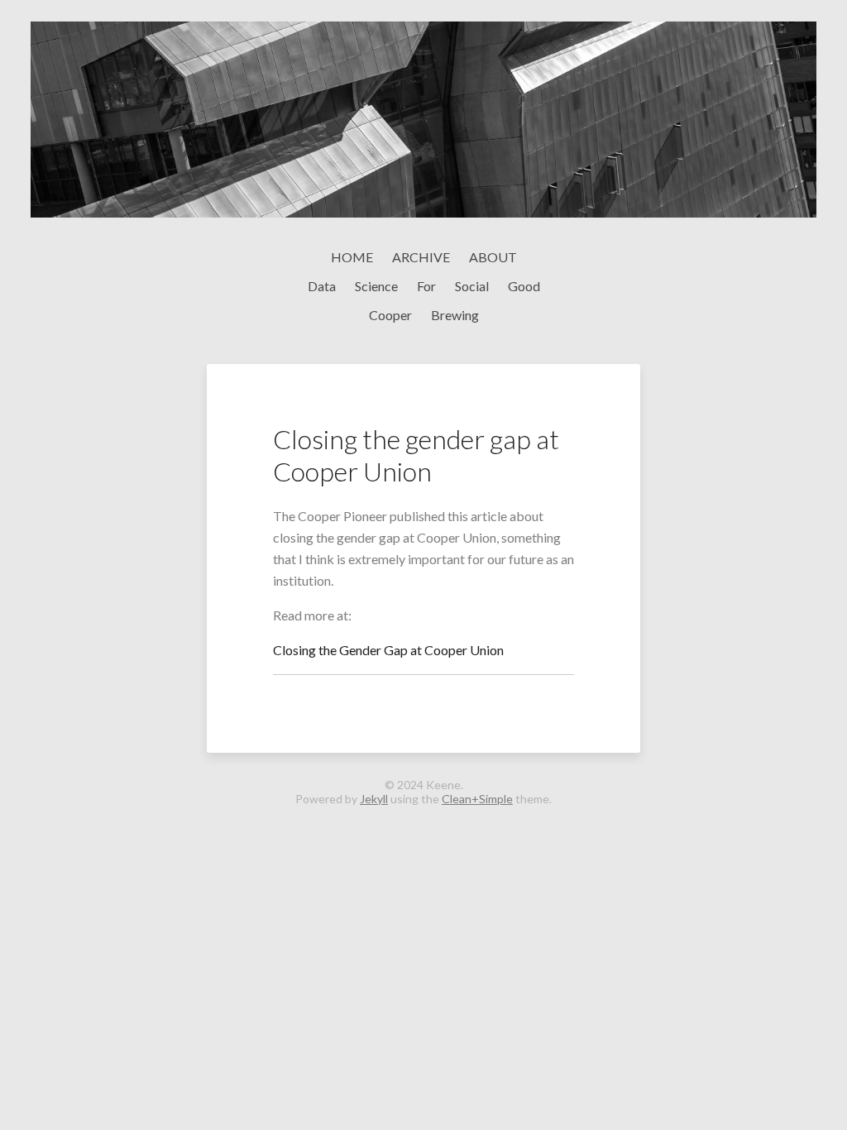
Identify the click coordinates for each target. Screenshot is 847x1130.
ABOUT (493, 257)
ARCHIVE (421, 257)
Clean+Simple (477, 799)
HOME (352, 257)
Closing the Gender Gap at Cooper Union (388, 650)
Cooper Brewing (424, 315)
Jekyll (374, 799)
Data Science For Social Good (424, 286)
